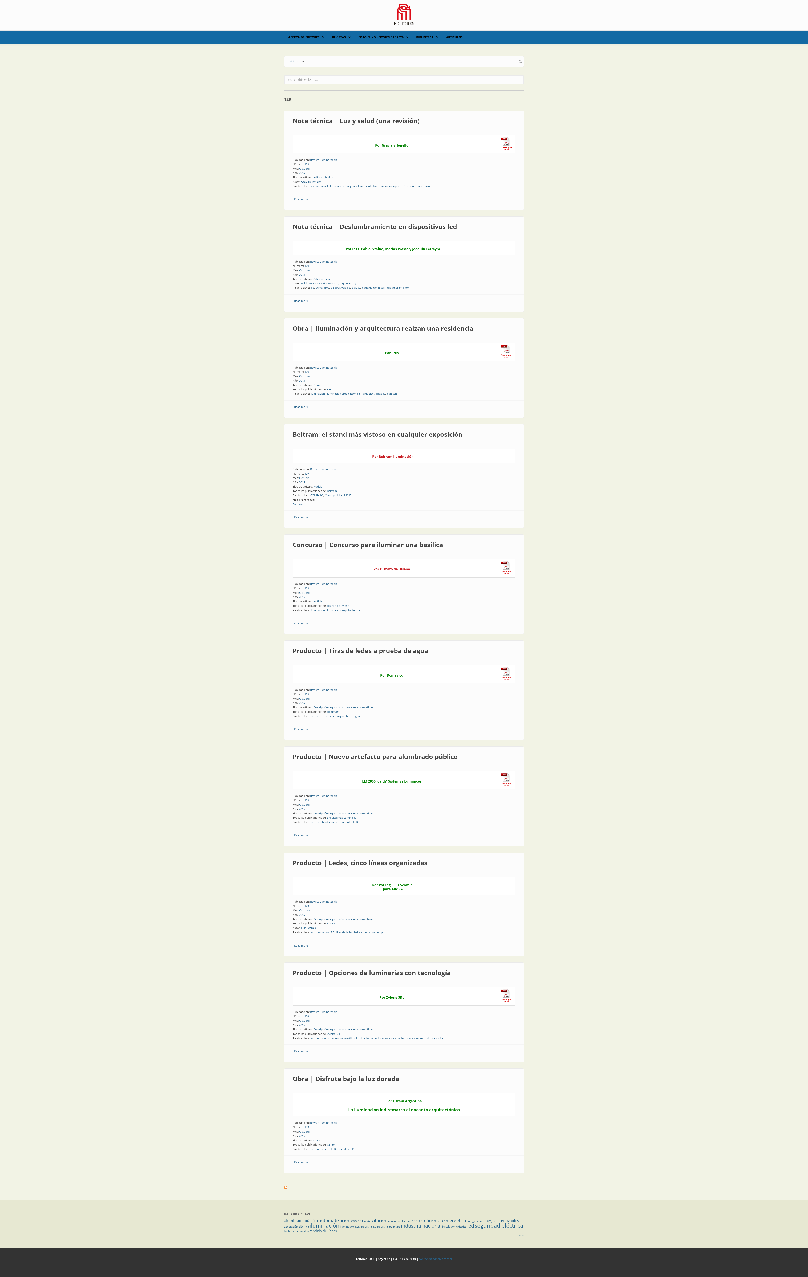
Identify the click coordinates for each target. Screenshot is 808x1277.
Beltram (332, 491)
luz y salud (352, 186)
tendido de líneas (323, 1231)
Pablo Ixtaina (309, 283)
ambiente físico (369, 186)
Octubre (304, 169)
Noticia (317, 486)
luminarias (362, 1038)
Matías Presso (328, 283)
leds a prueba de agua (346, 716)
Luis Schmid (308, 928)
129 (306, 164)
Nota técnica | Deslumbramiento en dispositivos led (375, 226)
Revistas (339, 37)
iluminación (337, 186)
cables (356, 1221)
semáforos (322, 288)
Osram (331, 1144)
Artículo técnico (323, 177)
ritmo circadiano (413, 186)
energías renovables (501, 1220)
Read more (301, 199)
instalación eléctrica (454, 1226)
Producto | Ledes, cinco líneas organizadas (360, 862)
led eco (358, 932)
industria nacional (421, 1225)
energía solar (475, 1221)
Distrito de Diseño (338, 606)
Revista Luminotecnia (323, 160)
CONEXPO (316, 495)
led (312, 288)
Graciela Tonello (311, 182)
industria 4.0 (368, 1226)
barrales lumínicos (373, 288)
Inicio (291, 61)
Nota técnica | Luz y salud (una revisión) (356, 120)
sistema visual (319, 186)
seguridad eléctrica (499, 1225)
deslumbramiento (397, 288)
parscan (392, 393)
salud (428, 186)
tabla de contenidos (296, 1231)
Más (521, 1235)
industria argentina (388, 1226)
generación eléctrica (296, 1226)
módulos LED (349, 822)
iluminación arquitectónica (343, 393)
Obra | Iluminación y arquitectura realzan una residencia (383, 328)
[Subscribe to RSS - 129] (404, 1187)
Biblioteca (424, 37)
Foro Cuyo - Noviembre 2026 (381, 37)
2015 (302, 173)
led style (370, 932)
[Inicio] (404, 14)
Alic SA (331, 923)
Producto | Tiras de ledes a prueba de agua (360, 650)
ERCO (330, 389)
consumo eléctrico (399, 1221)
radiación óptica (391, 186)
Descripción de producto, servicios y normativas (343, 707)
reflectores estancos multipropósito (420, 1038)
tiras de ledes (344, 932)
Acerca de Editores (303, 37)
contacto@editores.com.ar (435, 1259)
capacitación (375, 1220)
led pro (381, 932)
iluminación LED (326, 1149)
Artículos (454, 37)
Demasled (333, 712)
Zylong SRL (334, 1034)
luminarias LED (325, 932)
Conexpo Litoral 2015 (338, 495)
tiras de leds (323, 716)
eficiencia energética (445, 1220)
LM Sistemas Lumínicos (341, 818)
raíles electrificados (373, 393)
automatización (335, 1220)
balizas (356, 288)
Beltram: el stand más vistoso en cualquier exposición (377, 434)
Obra (316, 385)
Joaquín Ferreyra (348, 283)
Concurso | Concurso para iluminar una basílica (368, 544)
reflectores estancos (383, 1038)
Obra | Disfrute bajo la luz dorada (346, 1078)
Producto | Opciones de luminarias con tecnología (372, 972)
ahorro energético (343, 1038)
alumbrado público (328, 822)
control (417, 1221)
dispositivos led (340, 288)
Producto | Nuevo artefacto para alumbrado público (375, 756)
